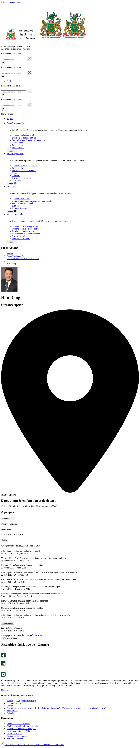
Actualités (11, 713)
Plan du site (6, 690)
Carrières (10, 706)
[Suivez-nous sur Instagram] (2, 652)
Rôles (4, 540)
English (10, 81)
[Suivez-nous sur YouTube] (3, 676)
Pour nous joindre (14, 703)
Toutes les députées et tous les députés (23, 258)
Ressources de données (17, 736)
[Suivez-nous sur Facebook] (3, 657)
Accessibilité (12, 710)
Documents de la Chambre (18, 723)
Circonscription (8, 518)
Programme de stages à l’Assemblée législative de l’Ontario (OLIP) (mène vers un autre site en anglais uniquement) (56, 708)
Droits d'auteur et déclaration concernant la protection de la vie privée (34, 744)
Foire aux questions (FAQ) (18, 731)
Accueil (10, 253)
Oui (35, 635)
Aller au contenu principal (12, 2)
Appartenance (7, 623)
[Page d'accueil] (43, 44)
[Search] (3, 62)
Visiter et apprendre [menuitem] (15, 214)
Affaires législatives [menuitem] (15, 153)
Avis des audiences (15, 738)
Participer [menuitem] (11, 186)
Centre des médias (14, 733)
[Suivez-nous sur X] (2, 660)
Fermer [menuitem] (11, 151)
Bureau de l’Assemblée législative (21, 701)
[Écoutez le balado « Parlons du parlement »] (2, 668)
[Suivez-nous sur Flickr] (2, 671)
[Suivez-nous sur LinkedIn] (3, 665)
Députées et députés (15, 256)
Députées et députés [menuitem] (15, 123)
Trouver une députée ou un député (21, 728)
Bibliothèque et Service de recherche (22, 726)
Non (42, 635)
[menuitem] (26, 135)
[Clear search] (29, 59)
